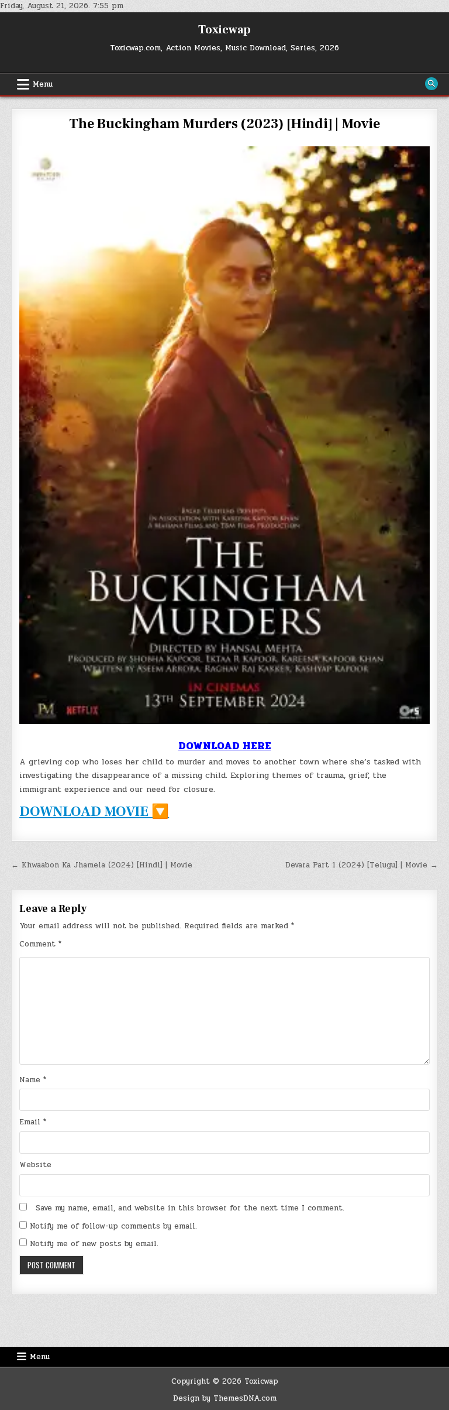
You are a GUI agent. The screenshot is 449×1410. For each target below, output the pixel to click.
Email (32, 1122)
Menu (43, 84)
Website (35, 1165)
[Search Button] (431, 83)
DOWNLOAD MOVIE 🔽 (94, 811)
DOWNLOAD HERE (224, 745)
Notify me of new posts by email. (94, 1244)
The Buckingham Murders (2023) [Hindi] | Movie (224, 124)
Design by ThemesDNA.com (225, 1398)
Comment (40, 944)
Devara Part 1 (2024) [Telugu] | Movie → (361, 865)
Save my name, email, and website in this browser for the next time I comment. (190, 1208)
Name (32, 1080)
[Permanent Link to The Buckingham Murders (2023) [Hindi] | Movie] (224, 435)
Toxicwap (224, 29)
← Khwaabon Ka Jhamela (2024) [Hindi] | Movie (101, 865)
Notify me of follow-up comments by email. (113, 1226)
